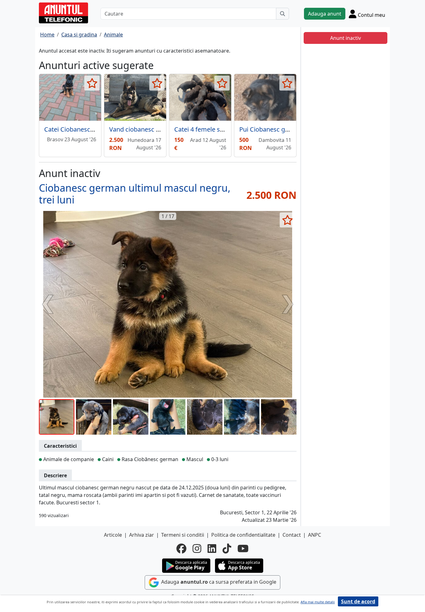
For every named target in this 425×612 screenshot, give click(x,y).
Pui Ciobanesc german (271, 129)
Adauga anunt (324, 13)
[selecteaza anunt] (92, 83)
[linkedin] (212, 548)
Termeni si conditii (182, 534)
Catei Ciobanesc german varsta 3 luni (97, 129)
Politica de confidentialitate (243, 534)
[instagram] (197, 548)
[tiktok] (226, 548)
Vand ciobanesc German (144, 129)
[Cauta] (282, 14)
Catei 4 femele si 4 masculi (212, 129)
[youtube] (243, 548)
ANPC (314, 534)
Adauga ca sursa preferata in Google (218, 581)
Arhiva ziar (141, 534)
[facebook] (181, 548)
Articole (113, 534)
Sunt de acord (358, 601)
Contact (292, 534)
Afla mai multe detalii (318, 602)
